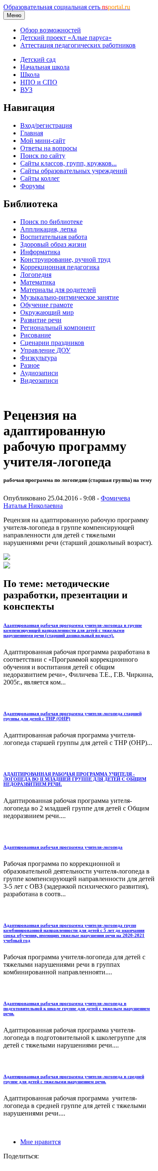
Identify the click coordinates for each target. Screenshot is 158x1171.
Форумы (32, 185)
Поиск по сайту (42, 155)
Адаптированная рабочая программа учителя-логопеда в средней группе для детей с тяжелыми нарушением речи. (73, 1079)
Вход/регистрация (46, 125)
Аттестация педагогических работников (78, 45)
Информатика (40, 251)
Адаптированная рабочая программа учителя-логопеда (63, 847)
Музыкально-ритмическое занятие (69, 297)
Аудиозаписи (39, 372)
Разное (30, 365)
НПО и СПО (38, 82)
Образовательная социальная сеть (66, 7)
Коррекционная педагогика (59, 267)
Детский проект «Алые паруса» (66, 37)
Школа (30, 74)
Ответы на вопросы (48, 148)
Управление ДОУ (45, 350)
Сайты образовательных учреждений (73, 170)
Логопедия (35, 274)
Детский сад (38, 59)
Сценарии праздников (52, 342)
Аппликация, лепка (48, 229)
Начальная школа (45, 67)
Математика (37, 282)
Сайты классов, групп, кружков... (68, 163)
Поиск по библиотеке (51, 221)
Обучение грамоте (46, 304)
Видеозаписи (39, 380)
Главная (31, 133)
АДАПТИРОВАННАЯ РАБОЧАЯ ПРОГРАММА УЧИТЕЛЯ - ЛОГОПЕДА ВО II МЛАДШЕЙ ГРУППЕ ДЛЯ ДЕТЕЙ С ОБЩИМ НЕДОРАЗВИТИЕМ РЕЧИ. (74, 779)
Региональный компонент (57, 327)
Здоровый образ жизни (53, 244)
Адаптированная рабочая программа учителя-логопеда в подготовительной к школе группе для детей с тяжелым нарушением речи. (76, 1008)
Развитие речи (41, 320)
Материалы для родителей (58, 289)
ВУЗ (26, 89)
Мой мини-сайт (42, 140)
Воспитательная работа (53, 236)
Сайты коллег (40, 178)
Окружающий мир (47, 312)
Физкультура (38, 357)
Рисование (35, 335)
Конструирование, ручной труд (65, 259)
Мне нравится (40, 1141)
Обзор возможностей (50, 30)
